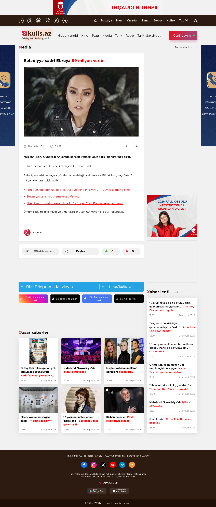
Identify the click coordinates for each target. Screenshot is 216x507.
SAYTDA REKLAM (115, 456)
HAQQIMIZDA (74, 456)
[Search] (195, 21)
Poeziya (106, 20)
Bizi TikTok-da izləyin (66, 299)
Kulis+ (171, 20)
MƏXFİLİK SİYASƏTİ (138, 456)
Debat (158, 20)
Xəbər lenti (159, 291)
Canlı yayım (182, 35)
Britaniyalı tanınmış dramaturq (53, 196)
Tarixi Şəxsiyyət (149, 35)
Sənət (146, 20)
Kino (84, 35)
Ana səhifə (180, 47)
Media (107, 35)
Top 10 (183, 20)
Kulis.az (37, 232)
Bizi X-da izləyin (127, 299)
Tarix (118, 35)
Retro (130, 35)
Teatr (95, 35)
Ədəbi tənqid (68, 35)
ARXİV (99, 456)
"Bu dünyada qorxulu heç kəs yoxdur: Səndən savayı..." (78, 189)
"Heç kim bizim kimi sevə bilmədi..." (75, 203)
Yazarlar (132, 20)
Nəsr (119, 20)
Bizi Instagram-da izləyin (35, 299)
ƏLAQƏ (88, 456)
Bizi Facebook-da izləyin (99, 299)
